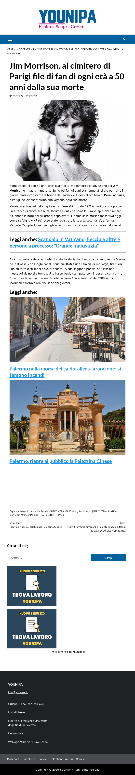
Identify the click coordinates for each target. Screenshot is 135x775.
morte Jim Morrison (20, 514)
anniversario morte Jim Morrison (33, 511)
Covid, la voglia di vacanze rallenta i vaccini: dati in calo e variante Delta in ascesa (97, 526)
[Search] (124, 39)
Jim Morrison (85, 511)
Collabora (13, 759)
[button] (14, 39)
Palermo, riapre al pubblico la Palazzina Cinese (61, 461)
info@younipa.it (18, 692)
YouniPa (16, 95)
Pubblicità (29, 759)
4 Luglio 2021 (30, 95)
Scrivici (80, 759)
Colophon (56, 759)
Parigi (61, 514)
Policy (42, 759)
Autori (69, 759)
